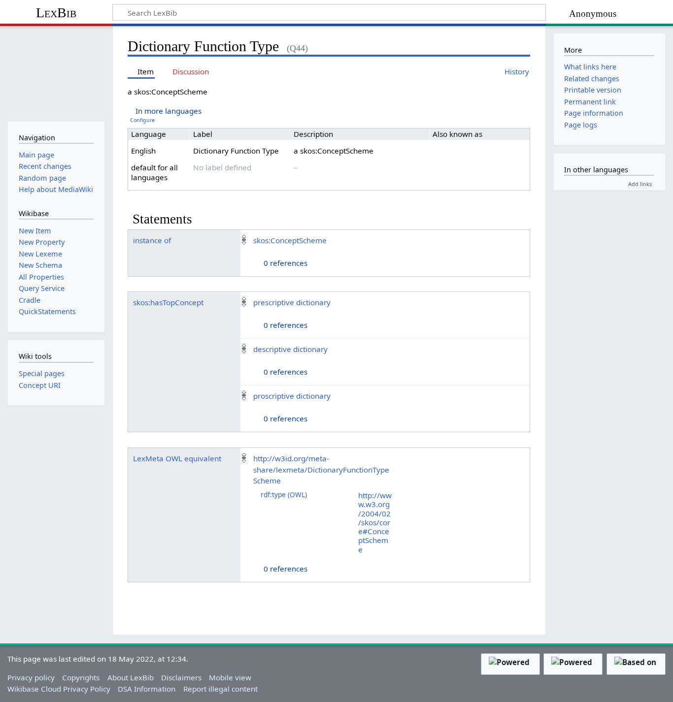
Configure (142, 120)
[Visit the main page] (56, 73)
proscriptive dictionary (292, 396)
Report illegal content (220, 689)
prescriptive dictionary (292, 302)
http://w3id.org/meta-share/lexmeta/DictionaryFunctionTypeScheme (321, 469)
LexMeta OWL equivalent (177, 458)
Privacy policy (31, 677)
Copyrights (81, 677)
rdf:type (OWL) (284, 494)
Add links (640, 184)
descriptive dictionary (290, 349)
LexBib (56, 12)
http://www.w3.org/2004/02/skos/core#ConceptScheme (375, 522)
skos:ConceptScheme (290, 240)
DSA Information (146, 689)
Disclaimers (181, 677)
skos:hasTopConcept (168, 302)
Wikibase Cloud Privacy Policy (58, 689)
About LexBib (130, 677)
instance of (152, 240)
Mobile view (230, 677)
